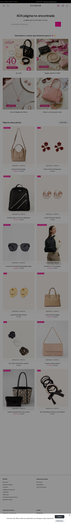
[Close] (69, 515)
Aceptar (59, 516)
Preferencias (59, 521)
